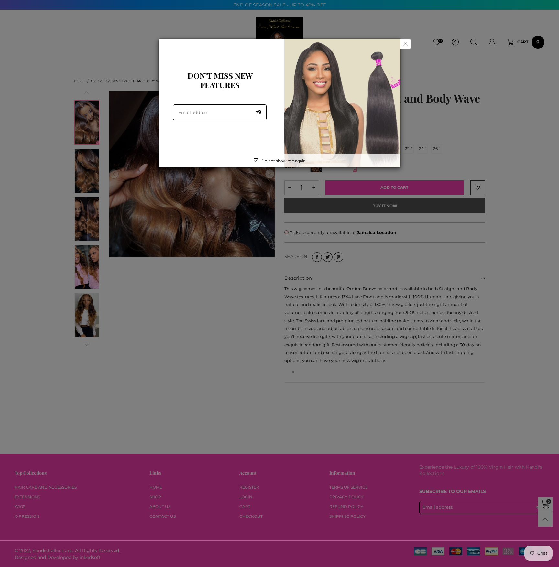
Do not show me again (283, 160)
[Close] (405, 44)
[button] (258, 112)
